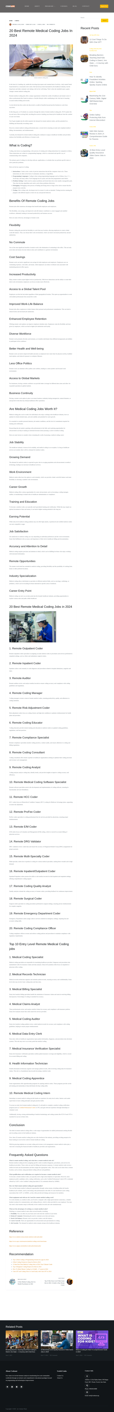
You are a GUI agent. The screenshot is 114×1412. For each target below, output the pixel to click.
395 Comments (88, 1355)
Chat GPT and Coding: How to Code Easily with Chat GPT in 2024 (32, 1271)
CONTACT (85, 6)
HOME (27, 6)
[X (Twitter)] (12, 1387)
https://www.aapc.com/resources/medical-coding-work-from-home (27, 1241)
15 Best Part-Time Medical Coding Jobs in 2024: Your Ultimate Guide (32, 1264)
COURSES (63, 6)
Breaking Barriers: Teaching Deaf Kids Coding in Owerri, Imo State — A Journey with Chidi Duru (99, 60)
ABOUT (37, 6)
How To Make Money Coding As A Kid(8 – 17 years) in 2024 (30, 1269)
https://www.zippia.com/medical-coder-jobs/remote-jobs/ (25, 1246)
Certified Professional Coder (27, 1107)
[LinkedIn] (21, 1387)
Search (82, 17)
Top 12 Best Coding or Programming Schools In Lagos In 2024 (31, 1259)
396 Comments (51, 24)
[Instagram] (16, 1387)
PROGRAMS (49, 6)
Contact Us (60, 1375)
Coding (39, 24)
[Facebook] (7, 1387)
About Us (60, 1378)
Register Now (104, 6)
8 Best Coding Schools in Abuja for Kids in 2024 (27, 1262)
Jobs (43, 24)
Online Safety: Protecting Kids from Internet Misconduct (98, 117)
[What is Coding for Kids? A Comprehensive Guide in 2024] (92, 1339)
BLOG (75, 6)
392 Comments (53, 1355)
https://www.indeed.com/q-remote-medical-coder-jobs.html (25, 1237)
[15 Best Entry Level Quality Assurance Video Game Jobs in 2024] (57, 1339)
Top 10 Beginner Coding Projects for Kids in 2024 (27, 1266)
